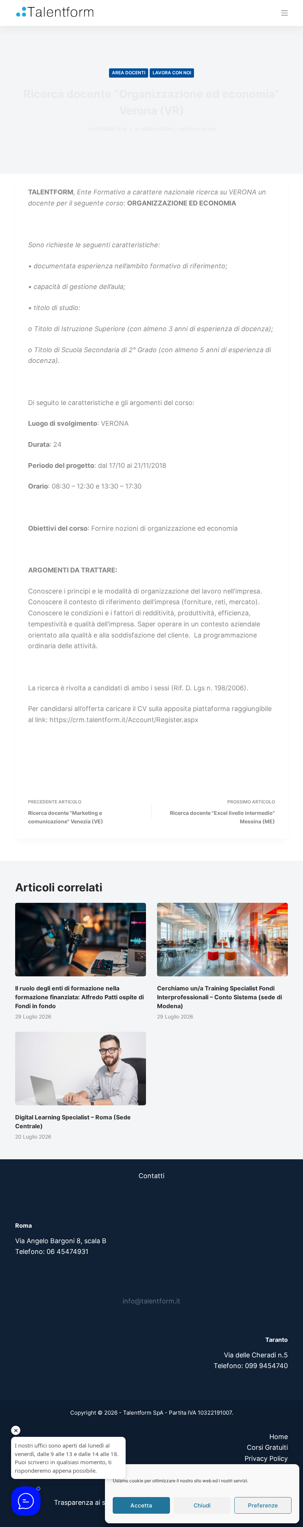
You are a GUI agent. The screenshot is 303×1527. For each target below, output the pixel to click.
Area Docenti (128, 72)
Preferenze (263, 1505)
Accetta (141, 1505)
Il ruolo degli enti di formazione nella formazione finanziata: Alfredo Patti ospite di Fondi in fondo (79, 997)
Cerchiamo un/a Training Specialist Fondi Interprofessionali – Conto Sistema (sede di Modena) (219, 997)
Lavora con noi (172, 72)
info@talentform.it (151, 1301)
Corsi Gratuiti (267, 1447)
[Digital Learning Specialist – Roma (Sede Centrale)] (80, 1068)
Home (278, 1437)
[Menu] (284, 13)
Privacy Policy (266, 1458)
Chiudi (202, 1505)
